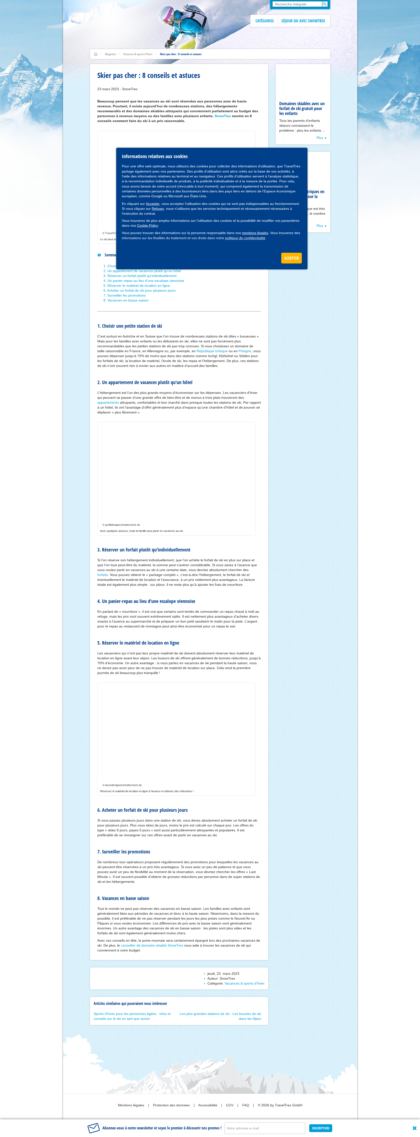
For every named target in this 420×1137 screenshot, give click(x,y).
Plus (320, 138)
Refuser (158, 209)
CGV (230, 1105)
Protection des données (172, 1105)
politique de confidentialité (245, 238)
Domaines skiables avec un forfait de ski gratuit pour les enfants (302, 108)
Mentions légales (131, 1105)
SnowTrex (223, 116)
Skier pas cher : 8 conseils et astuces (181, 54)
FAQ (246, 1105)
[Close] (414, 1128)
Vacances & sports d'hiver (138, 54)
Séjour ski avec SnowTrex (303, 21)
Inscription (320, 1128)
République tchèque (212, 351)
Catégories (264, 21)
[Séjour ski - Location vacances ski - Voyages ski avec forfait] (96, 54)
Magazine (110, 54)
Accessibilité (208, 1105)
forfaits (102, 575)
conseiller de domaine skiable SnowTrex (152, 945)
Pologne (245, 351)
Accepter (153, 204)
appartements (108, 402)
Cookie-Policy (147, 225)
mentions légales (255, 233)
